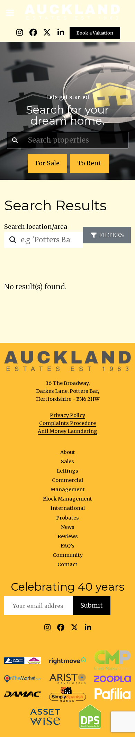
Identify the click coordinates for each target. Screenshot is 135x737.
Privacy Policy (67, 415)
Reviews (67, 536)
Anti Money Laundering (67, 431)
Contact (67, 564)
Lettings (67, 471)
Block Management (67, 499)
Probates (67, 518)
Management (68, 489)
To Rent (89, 163)
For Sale (47, 163)
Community (68, 555)
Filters (111, 235)
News (67, 527)
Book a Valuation (94, 33)
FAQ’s (67, 546)
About (67, 452)
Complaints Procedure (67, 423)
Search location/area (35, 227)
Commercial (67, 480)
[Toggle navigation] (10, 12)
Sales (67, 461)
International (68, 508)
